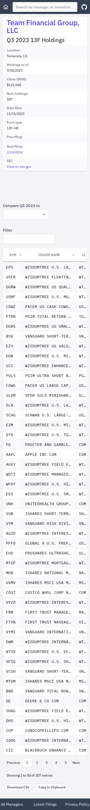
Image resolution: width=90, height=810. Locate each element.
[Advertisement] (45, 187)
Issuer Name (49, 255)
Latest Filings (45, 804)
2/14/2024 (15, 152)
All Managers (12, 804)
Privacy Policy (77, 804)
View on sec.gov (19, 166)
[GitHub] (84, 7)
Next (76, 762)
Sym (12, 255)
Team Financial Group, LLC (43, 26)
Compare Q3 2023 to (21, 205)
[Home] (6, 7)
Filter (7, 230)
